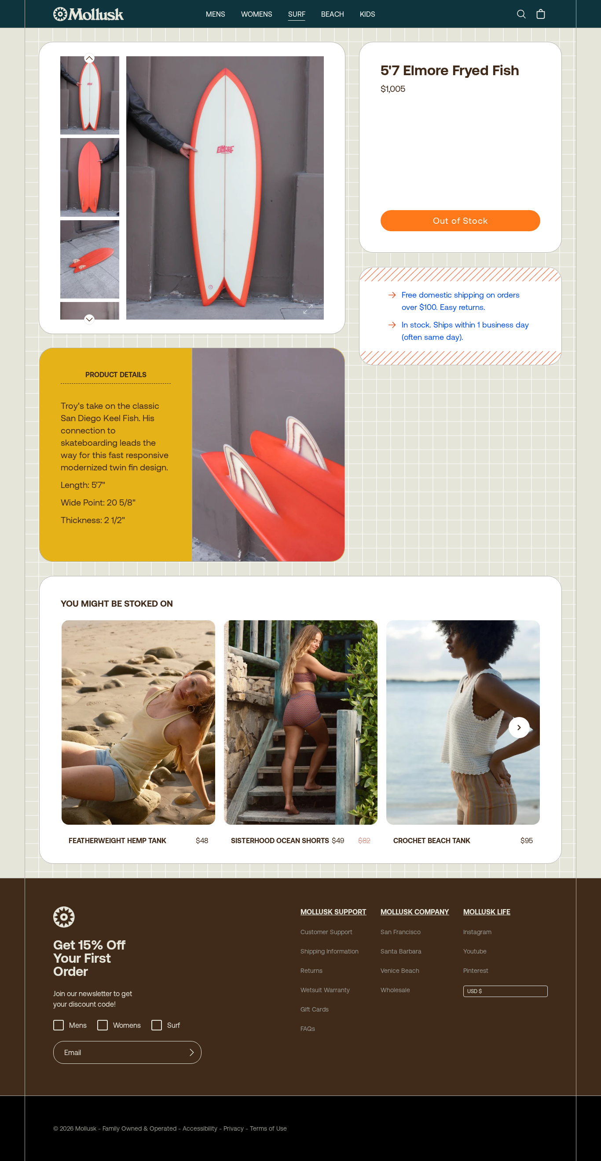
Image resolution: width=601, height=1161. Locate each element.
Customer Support (326, 931)
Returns (311, 970)
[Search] (525, 14)
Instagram (477, 931)
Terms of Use (268, 1128)
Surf (296, 14)
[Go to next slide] (519, 727)
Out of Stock (460, 220)
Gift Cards (314, 1009)
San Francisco (401, 931)
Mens (215, 14)
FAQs (307, 1028)
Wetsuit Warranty (325, 990)
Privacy (234, 1128)
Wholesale (395, 990)
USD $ (474, 991)
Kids (367, 14)
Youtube (475, 951)
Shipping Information (329, 951)
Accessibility (196, 1128)
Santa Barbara (401, 951)
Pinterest (475, 970)
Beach (332, 14)
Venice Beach (400, 970)
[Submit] (192, 1052)
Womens (256, 14)
